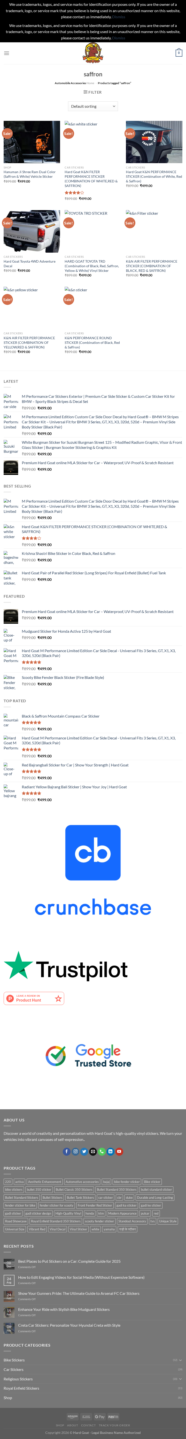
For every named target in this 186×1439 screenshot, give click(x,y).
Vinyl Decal (57, 1229)
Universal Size (14, 1229)
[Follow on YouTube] (119, 1152)
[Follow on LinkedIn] (111, 1152)
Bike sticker (152, 1182)
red (156, 1213)
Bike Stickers (14, 1360)
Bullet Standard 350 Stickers (117, 1189)
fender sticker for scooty (56, 1205)
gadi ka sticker (126, 1205)
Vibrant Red (37, 1229)
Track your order (114, 1425)
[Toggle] (180, 1360)
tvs (152, 1221)
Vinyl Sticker (78, 1229)
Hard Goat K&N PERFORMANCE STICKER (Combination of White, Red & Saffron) (154, 176)
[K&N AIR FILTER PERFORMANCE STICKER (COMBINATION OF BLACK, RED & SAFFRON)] (154, 231)
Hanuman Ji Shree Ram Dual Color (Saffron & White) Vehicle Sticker (30, 174)
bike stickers (14, 1189)
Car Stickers (13, 1369)
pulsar (145, 1213)
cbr (119, 1197)
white (95, 1229)
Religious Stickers (18, 1379)
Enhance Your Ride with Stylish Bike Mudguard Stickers (64, 1309)
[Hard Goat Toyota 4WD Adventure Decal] (32, 231)
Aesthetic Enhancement (44, 1182)
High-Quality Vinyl (68, 1213)
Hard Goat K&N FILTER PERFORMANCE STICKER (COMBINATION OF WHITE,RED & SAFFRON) (91, 178)
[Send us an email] (93, 1152)
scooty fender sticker (99, 1221)
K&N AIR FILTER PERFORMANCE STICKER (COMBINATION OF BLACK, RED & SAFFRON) (151, 265)
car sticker (105, 1197)
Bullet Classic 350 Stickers (74, 1189)
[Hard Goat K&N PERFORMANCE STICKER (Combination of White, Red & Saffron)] (154, 142)
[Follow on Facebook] (67, 1152)
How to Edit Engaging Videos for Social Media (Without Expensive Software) (81, 1277)
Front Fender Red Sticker (95, 1205)
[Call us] (102, 1152)
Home (90, 83)
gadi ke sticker (151, 1205)
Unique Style (168, 1221)
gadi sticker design (38, 1213)
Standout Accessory (132, 1221)
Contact (88, 1425)
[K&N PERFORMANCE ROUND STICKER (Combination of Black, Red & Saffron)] (93, 308)
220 (8, 1182)
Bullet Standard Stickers (21, 1197)
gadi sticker (13, 1213)
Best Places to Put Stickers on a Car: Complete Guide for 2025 (69, 1261)
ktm (101, 1213)
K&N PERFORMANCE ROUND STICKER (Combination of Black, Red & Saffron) (92, 342)
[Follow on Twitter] (84, 1152)
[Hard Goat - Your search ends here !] (93, 53)
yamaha (109, 1229)
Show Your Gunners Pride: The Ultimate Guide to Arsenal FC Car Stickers (79, 1293)
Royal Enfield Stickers (21, 1388)
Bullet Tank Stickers (80, 1197)
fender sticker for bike (20, 1205)
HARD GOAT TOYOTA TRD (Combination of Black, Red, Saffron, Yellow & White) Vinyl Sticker (92, 265)
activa (19, 1182)
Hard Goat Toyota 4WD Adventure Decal (29, 263)
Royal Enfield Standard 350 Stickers (56, 1221)
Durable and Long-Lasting (155, 1197)
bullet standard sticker (156, 1189)
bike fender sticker (127, 1182)
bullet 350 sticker (39, 1189)
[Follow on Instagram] (75, 1152)
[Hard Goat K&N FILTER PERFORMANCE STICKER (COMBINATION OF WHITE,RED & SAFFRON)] (93, 142)
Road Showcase (16, 1221)
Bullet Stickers (52, 1197)
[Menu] (6, 53)
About (72, 1425)
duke (129, 1197)
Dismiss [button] (118, 16)
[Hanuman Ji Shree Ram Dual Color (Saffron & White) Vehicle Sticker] (32, 142)
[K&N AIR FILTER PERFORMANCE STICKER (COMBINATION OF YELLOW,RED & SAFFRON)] (32, 308)
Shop (8, 1397)
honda (89, 1213)
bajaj (106, 1182)
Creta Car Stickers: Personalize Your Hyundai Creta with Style (69, 1325)
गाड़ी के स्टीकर (127, 1229)
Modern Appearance (122, 1213)
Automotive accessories (82, 1182)
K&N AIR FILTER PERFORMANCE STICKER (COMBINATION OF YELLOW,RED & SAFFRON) (29, 342)
